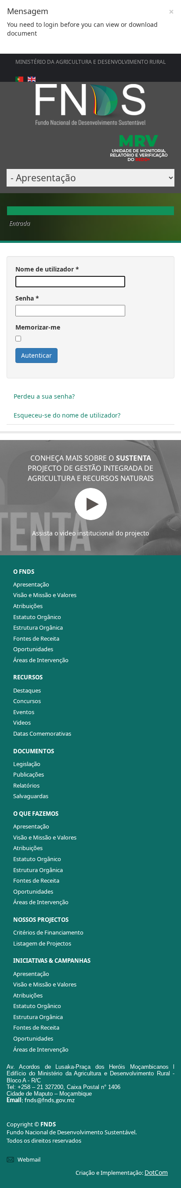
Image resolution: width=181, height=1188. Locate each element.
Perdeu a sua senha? (44, 396)
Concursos (27, 701)
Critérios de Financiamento (48, 932)
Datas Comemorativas (42, 733)
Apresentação (31, 584)
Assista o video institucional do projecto (90, 533)
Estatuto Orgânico (37, 617)
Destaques (27, 690)
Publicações (28, 774)
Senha (27, 298)
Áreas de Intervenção (41, 660)
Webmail (29, 1159)
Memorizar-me (37, 327)
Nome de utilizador (47, 269)
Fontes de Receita (36, 638)
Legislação (26, 764)
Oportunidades (33, 649)
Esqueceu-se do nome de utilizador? (67, 415)
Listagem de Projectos (42, 943)
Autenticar (36, 355)
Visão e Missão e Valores (44, 595)
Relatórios (26, 785)
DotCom (156, 1172)
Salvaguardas (30, 796)
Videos (22, 722)
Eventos (23, 712)
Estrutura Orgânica (38, 627)
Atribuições (28, 606)
